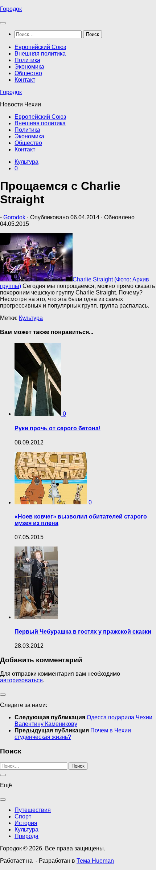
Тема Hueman (95, 861)
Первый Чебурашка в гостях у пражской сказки (83, 632)
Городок (11, 9)
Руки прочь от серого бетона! (57, 428)
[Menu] (3, 23)
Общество (28, 73)
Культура (26, 162)
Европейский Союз (40, 47)
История (26, 823)
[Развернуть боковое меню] (3, 695)
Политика (27, 60)
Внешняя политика (40, 53)
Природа (26, 836)
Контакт (25, 80)
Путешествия (33, 810)
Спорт (23, 816)
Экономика (29, 67)
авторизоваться (21, 680)
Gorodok (14, 217)
